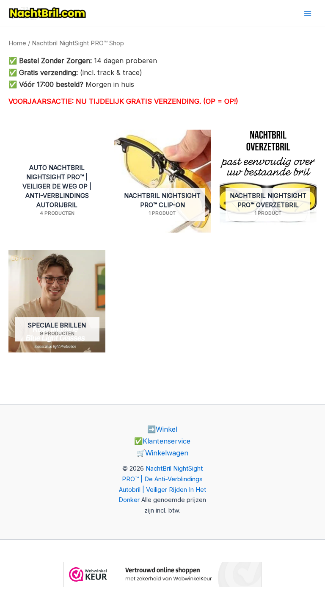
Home (17, 43)
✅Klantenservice (162, 441)
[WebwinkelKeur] (162, 573)
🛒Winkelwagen (162, 453)
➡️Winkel (162, 429)
